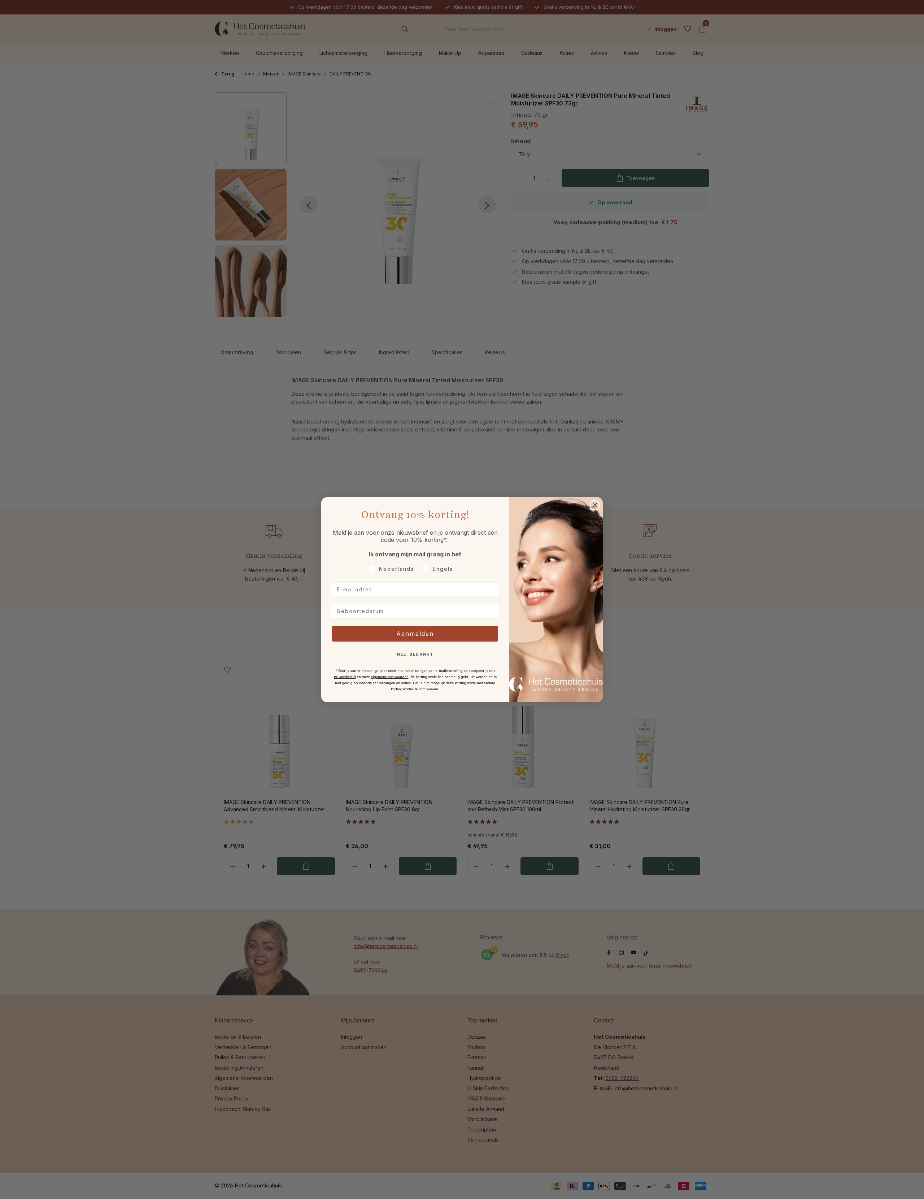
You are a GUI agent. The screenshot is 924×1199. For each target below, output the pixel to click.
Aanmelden (415, 633)
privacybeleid (345, 677)
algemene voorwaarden (390, 677)
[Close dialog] (594, 505)
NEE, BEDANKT (415, 654)
